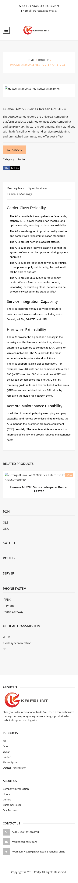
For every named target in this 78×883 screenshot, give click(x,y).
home (30, 60)
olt (4, 741)
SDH (6, 649)
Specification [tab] (37, 188)
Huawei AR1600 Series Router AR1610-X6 (35, 109)
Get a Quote (14, 149)
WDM (6, 637)
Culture (7, 799)
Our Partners (10, 810)
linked (16, 168)
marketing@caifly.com (45, 10)
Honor (6, 794)
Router (43, 60)
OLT (5, 522)
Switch (9, 543)
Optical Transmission (14, 767)
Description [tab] (15, 188)
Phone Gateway (13, 612)
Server (8, 573)
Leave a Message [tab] (19, 194)
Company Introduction (16, 789)
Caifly (37, 872)
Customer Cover (12, 805)
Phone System (11, 762)
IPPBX (7, 599)
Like (7, 168)
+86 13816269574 (29, 832)
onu (5, 746)
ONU (6, 528)
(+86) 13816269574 (48, 6)
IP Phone (8, 605)
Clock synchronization (17, 643)
